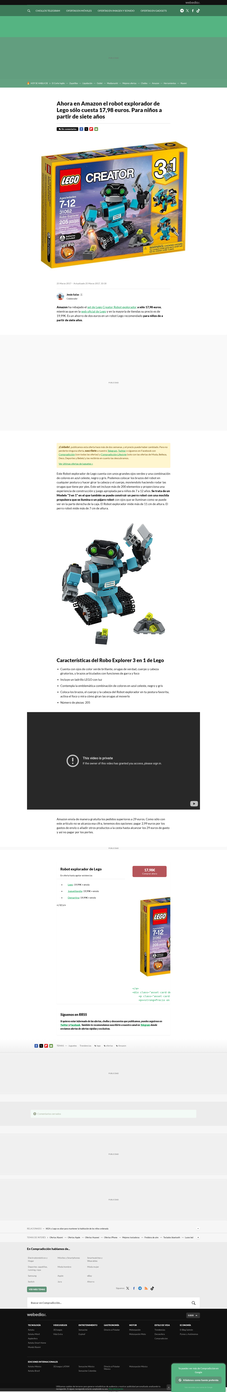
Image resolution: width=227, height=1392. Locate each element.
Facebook (193, 11)
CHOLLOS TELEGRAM (48, 10)
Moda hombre (64, 1266)
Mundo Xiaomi (34, 1347)
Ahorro (90, 1281)
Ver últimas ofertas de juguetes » (76, 463)
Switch (31, 1281)
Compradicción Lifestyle (113, 454)
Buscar (193, 1303)
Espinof (82, 1334)
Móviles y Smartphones (69, 1257)
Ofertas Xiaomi (56, 1237)
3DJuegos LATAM (61, 1366)
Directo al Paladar (112, 1330)
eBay (89, 1275)
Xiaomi (184, 83)
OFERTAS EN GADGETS (154, 10)
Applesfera (33, 1338)
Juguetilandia (75, 891)
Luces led (189, 1237)
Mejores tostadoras (131, 1237)
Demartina (73, 897)
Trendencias (85, 1045)
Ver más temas (37, 1289)
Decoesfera (160, 1334)
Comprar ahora (149, 871)
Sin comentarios (68, 129)
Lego (70, 884)
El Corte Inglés (58, 83)
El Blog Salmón (186, 1330)
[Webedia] (192, 2)
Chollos (144, 83)
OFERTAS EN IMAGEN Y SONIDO (116, 10)
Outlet (100, 83)
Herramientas (170, 83)
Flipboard (91, 129)
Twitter (187, 11)
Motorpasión (135, 1330)
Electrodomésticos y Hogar (37, 1259)
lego (99, 1045)
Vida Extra (58, 1334)
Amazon (155, 83)
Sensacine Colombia (87, 1371)
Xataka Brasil (34, 1371)
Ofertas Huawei (92, 1237)
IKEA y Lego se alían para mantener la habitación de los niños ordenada (77, 1228)
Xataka (31, 1330)
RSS (146, 1287)
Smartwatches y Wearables (94, 1259)
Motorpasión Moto (137, 1334)
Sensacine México (86, 1366)
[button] (74, 294)
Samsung (32, 1275)
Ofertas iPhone (111, 1237)
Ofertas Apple (74, 1237)
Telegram (182, 11)
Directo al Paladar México (112, 1367)
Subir (191, 1315)
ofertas (109, 1045)
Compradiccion (161, 1338)
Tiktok (198, 11)
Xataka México (34, 1366)
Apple (60, 1275)
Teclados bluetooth (172, 1237)
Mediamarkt (112, 83)
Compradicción (67, 454)
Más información (116, 1389)
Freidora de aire (152, 1237)
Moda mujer (93, 1266)
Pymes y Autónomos (189, 1334)
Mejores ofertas (129, 83)
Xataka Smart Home (37, 1343)
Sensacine (83, 1330)
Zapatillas (73, 83)
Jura (60, 1281)
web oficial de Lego (93, 311)
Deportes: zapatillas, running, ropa (37, 1268)
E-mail (96, 129)
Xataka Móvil (34, 1334)
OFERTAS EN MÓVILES (79, 10)
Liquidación (87, 83)
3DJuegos (57, 1330)
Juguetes (72, 1045)
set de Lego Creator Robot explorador (112, 307)
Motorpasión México (138, 1366)
